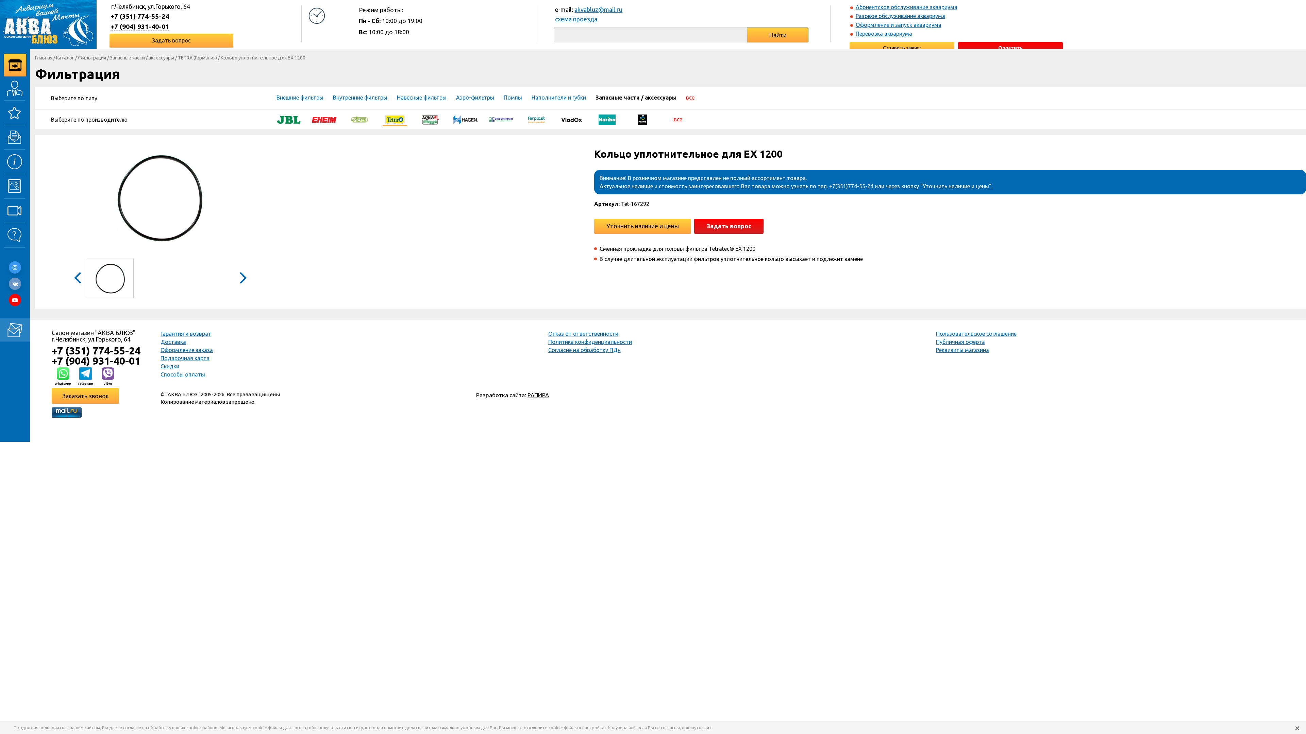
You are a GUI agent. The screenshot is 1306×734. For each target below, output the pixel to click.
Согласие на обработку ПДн (584, 350)
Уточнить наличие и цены (642, 226)
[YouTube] (15, 300)
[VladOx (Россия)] (571, 119)
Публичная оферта (960, 342)
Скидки (170, 366)
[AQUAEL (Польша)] (430, 119)
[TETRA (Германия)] (395, 119)
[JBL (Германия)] (289, 119)
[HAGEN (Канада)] (465, 119)
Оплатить (1010, 48)
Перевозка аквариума (884, 34)
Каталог (65, 57)
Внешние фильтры (300, 97)
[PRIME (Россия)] (642, 119)
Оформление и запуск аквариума (898, 25)
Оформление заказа (187, 350)
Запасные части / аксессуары (142, 57)
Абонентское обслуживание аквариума (906, 7)
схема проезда (576, 19)
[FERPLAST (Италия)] (536, 119)
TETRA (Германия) (197, 57)
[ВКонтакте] (15, 284)
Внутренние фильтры (360, 97)
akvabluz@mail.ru (598, 9)
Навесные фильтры (422, 97)
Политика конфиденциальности (590, 342)
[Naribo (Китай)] (607, 119)
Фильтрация (92, 57)
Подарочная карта (185, 358)
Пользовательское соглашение (976, 334)
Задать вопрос (171, 40)
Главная (43, 57)
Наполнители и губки (559, 97)
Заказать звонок (85, 395)
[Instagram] (15, 267)
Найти (778, 35)
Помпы (513, 97)
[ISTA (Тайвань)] (359, 119)
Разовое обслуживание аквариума (900, 16)
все (690, 97)
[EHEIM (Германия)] (324, 119)
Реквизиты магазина (962, 350)
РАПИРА (538, 395)
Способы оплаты (183, 374)
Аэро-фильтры (475, 97)
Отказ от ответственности (583, 334)
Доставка (173, 342)
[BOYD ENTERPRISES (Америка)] (501, 119)
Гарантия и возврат (186, 334)
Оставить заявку (902, 48)
